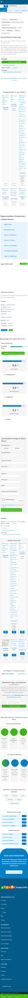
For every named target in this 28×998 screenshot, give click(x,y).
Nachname (4, 479)
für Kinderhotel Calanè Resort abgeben (4, 743)
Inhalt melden (21, 673)
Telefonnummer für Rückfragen (9, 491)
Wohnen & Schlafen (10, 245)
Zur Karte (4, 528)
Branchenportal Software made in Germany (9, 994)
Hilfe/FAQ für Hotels (5, 928)
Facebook (14, 795)
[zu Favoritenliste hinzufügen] (2, 13)
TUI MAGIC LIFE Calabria (22, 198)
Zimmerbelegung (5, 452)
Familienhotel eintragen (6, 939)
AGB (2, 955)
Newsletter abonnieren (6, 979)
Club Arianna (14, 198)
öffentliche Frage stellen (14, 706)
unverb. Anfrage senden (15, 62)
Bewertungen (24, 10)
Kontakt (10, 330)
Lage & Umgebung (10, 256)
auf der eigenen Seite (14, 772)
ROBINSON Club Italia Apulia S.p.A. (5, 650)
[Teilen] (22, 996)
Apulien (9, 311)
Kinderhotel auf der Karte (9, 65)
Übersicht (3, 10)
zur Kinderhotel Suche (1, 6)
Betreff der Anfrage (6, 460)
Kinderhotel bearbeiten (6, 935)
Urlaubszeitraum (5, 445)
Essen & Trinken (9, 240)
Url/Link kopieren (15, 803)
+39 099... (8, 67)
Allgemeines (8, 224)
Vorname (3, 473)
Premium (24, 93)
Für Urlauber (4, 904)
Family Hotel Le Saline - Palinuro (5, 198)
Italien (5, 313)
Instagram (3, 971)
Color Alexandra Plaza (14, 105)
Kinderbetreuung (8, 229)
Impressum (3, 951)
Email (2, 485)
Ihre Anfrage (4, 466)
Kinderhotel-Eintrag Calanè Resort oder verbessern (5, 774)
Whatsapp (10, 799)
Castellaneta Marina (9, 309)
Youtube (3, 975)
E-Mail (6, 795)
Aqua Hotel (22, 173)
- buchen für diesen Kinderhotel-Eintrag (24, 773)
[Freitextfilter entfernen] (21, 2)
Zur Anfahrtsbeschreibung (8, 530)
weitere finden (13, 740)
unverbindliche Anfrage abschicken (11, 510)
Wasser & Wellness (10, 235)
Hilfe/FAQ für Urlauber (6, 931)
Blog (2, 916)
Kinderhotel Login (6, 986)
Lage (10, 10)
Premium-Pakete (5, 943)
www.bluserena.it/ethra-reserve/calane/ (12, 72)
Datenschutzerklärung (8, 505)
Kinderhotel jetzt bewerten (13, 353)
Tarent (8, 320)
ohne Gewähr (10, 673)
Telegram (19, 799)
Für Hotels (3, 900)
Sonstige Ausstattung (11, 251)
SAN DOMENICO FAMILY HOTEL (5, 109)
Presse (2, 908)
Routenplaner (24, 263)
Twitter (23, 795)
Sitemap (3, 920)
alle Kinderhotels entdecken (14, 872)
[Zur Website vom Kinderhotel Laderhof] (14, 80)
